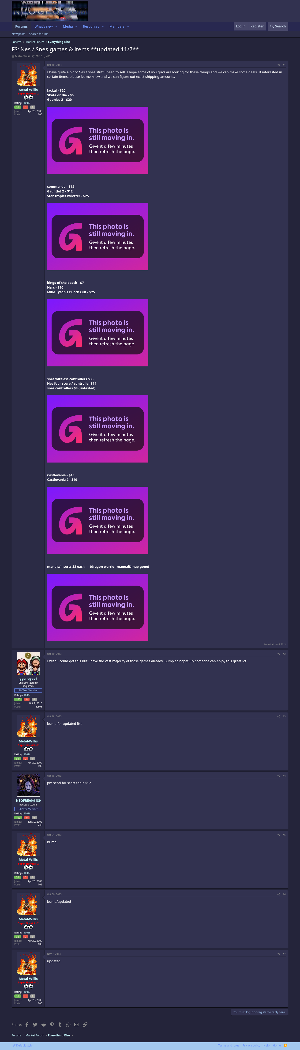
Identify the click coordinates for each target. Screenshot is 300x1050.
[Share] (278, 65)
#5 (284, 834)
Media (68, 26)
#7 (284, 954)
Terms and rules (228, 1045)
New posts (18, 34)
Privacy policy (251, 1045)
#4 (284, 775)
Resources (91, 26)
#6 (284, 894)
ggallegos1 (28, 678)
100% (27, 103)
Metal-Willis (22, 56)
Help (266, 1045)
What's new (44, 26)
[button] (56, 26)
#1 (284, 65)
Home (277, 1045)
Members (116, 26)
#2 (284, 653)
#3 (284, 716)
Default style (24, 1045)
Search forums (38, 34)
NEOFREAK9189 (28, 800)
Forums (21, 26)
